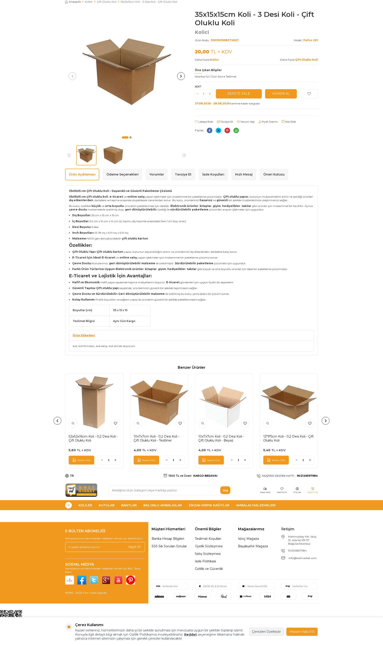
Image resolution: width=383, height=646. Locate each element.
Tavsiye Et (226, 121)
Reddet (190, 634)
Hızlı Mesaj (243, 174)
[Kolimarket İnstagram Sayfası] (69, 580)
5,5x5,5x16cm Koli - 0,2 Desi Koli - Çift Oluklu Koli (93, 438)
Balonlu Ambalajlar (162, 505)
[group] (126, 71)
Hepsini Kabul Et (302, 632)
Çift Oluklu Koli (106, 1)
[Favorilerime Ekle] (115, 423)
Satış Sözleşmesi (208, 554)
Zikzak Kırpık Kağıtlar (209, 505)
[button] (125, 137)
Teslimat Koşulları (208, 539)
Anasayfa (75, 1)
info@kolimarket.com (303, 558)
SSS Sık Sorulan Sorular (169, 546)
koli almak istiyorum (122, 346)
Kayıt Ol (134, 547)
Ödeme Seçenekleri (122, 174)
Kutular (107, 505)
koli (75, 346)
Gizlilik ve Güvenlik (209, 569)
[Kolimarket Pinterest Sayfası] (130, 580)
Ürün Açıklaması (82, 174)
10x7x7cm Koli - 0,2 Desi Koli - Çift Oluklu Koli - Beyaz (221, 438)
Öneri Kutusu (274, 174)
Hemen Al (281, 94)
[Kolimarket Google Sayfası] (106, 580)
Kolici (202, 32)
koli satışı (101, 346)
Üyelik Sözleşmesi (209, 546)
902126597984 (297, 550)
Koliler (89, 1)
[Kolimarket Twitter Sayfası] (94, 580)
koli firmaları (86, 346)
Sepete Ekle (239, 94)
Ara (225, 490)
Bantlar (129, 505)
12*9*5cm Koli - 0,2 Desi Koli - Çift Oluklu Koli (288, 438)
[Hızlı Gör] (73, 423)
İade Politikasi (205, 561)
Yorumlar (156, 174)
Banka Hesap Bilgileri (168, 539)
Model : (306, 40)
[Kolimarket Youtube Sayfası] (118, 580)
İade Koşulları (213, 174)
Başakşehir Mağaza (253, 546)
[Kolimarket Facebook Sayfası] (81, 580)
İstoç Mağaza (248, 539)
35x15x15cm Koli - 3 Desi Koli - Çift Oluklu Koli (149, 1)
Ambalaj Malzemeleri (256, 505)
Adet (198, 86)
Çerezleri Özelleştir (266, 632)
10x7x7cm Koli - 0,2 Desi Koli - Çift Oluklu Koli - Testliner (156, 438)
